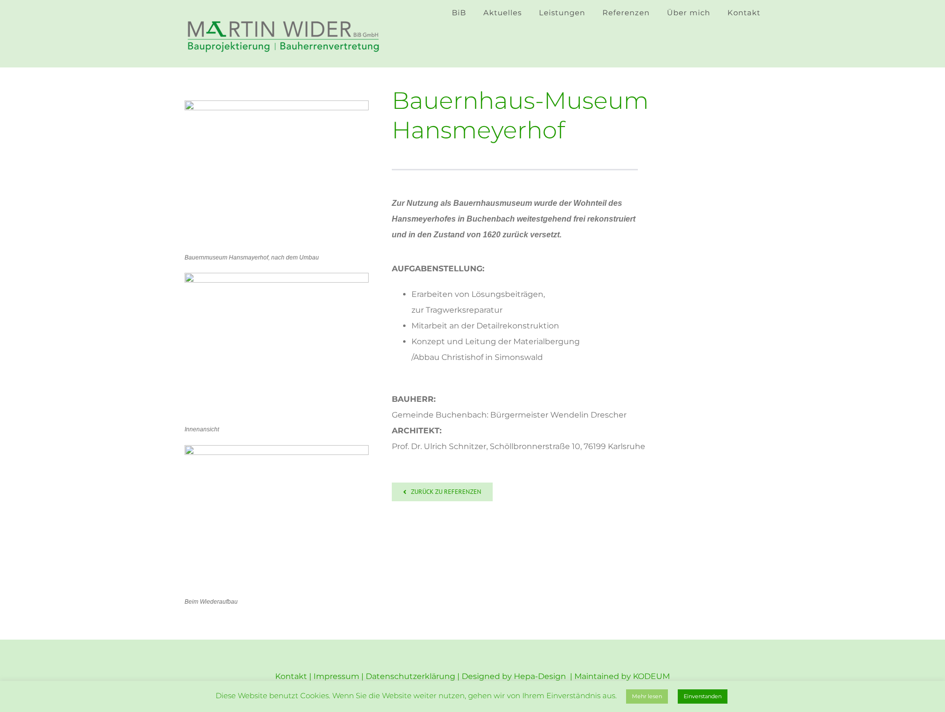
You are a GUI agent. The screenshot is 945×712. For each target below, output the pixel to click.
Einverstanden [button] (703, 696)
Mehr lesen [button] (647, 696)
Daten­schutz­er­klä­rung (410, 676)
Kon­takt (291, 676)
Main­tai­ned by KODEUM (622, 676)
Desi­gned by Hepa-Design (515, 676)
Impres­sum (336, 676)
